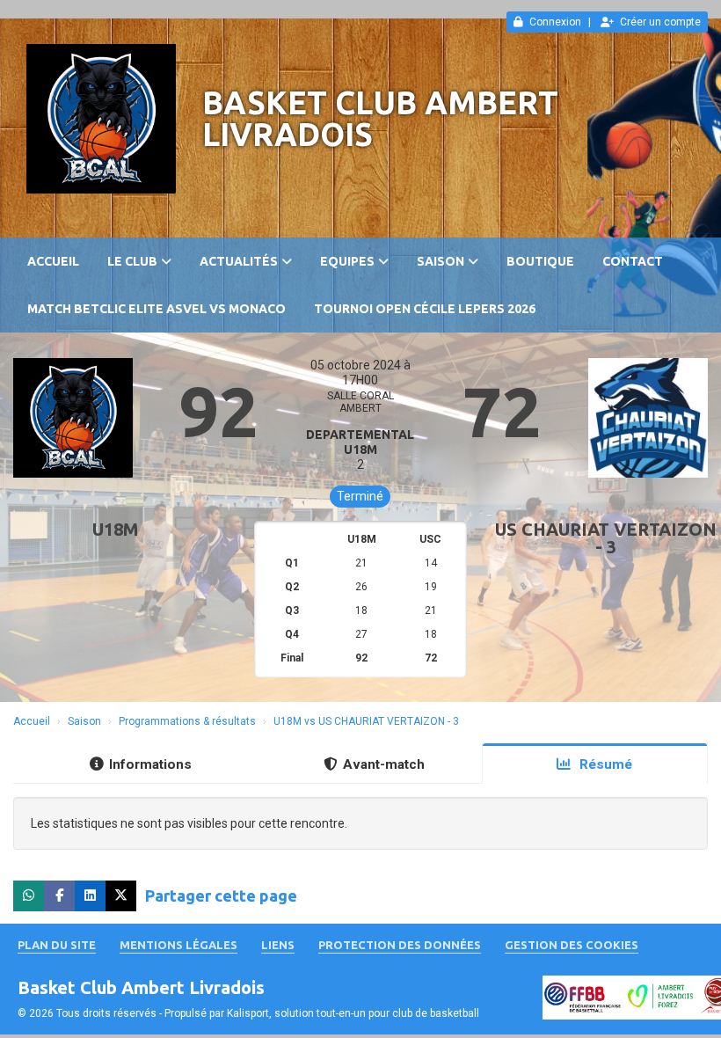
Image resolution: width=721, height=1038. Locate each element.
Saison (440, 261)
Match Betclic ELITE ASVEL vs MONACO (156, 309)
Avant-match (384, 764)
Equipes (347, 261)
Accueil (53, 261)
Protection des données (399, 945)
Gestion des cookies (571, 945)
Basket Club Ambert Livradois (380, 118)
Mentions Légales (178, 945)
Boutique (540, 261)
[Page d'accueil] (101, 119)
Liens (278, 945)
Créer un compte (660, 22)
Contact (632, 261)
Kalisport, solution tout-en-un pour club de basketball (353, 1013)
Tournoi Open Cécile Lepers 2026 (424, 309)
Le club (132, 261)
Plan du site (57, 945)
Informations (150, 764)
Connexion (555, 22)
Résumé (604, 764)
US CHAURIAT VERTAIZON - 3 (606, 538)
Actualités (239, 261)
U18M (115, 529)
